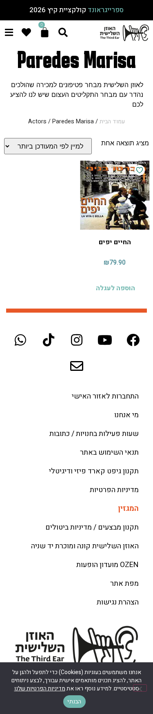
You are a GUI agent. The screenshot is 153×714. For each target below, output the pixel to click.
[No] (140, 688)
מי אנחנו (126, 415)
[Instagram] (77, 340)
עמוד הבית (112, 121)
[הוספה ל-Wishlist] (139, 170)
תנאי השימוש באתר (109, 452)
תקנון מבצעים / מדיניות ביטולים (92, 527)
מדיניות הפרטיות (114, 489)
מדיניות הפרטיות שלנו (39, 688)
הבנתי (74, 701)
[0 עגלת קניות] (44, 32)
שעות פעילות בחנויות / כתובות (94, 433)
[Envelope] (77, 366)
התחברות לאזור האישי (105, 396)
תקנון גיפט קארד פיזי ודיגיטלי (94, 471)
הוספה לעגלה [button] (115, 288)
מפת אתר (124, 583)
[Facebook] (133, 340)
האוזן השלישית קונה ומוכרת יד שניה (85, 546)
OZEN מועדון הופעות (107, 564)
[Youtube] (105, 340)
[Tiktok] (48, 340)
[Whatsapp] (20, 340)
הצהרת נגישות (118, 602)
